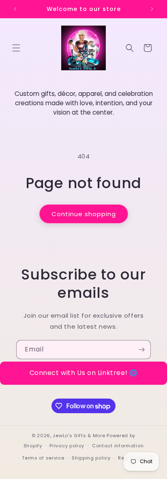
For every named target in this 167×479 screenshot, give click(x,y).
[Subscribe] (141, 349)
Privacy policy (66, 445)
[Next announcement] (152, 9)
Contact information (117, 445)
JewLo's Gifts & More (79, 435)
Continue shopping (83, 214)
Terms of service (43, 458)
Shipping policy (91, 458)
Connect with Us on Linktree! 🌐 (84, 372)
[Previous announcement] (15, 9)
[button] (16, 48)
